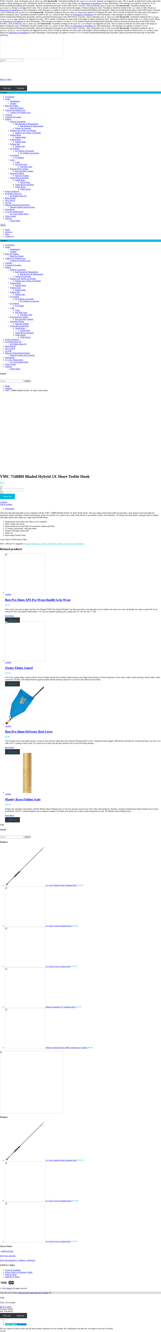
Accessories (9, 97)
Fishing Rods (15, 139)
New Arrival (10, 200)
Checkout (20, 88)
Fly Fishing (14, 148)
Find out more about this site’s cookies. (33, 1293)
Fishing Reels (15, 135)
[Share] (152, 3)
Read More (9, 616)
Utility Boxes (20, 187)
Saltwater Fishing (17, 173)
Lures (12, 160)
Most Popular (10, 198)
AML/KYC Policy (12, 1277)
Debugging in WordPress (10, 10)
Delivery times (11, 1275)
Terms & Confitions (13, 1270)
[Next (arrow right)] (156, 666)
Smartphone (10, 209)
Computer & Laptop (13, 117)
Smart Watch (15, 221)
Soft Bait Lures (21, 164)
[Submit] (1, 61)
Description (9, 509)
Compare (3, 502)
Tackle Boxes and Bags (19, 178)
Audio (7, 99)
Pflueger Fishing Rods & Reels (17, 205)
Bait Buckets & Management (26, 124)
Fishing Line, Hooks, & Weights (23, 130)
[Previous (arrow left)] (4, 666)
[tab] (83, 509)
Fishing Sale (15, 144)
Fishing (8, 119)
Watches (8, 218)
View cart (7, 88)
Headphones (15, 101)
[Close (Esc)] (158, 3)
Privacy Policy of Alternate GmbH (18, 1272)
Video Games (10, 216)
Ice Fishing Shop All (13, 194)
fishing (9, 1288)
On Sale (8, 203)
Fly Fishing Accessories (24, 151)
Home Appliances (12, 191)
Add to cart (7, 496)
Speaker (13, 103)
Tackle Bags (20, 180)
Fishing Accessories (18, 121)
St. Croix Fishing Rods (14, 212)
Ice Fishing (14, 155)
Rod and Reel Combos (19, 169)
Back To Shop (5, 79)
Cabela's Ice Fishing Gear (15, 110)
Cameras (8, 115)
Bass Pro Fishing (11, 106)
